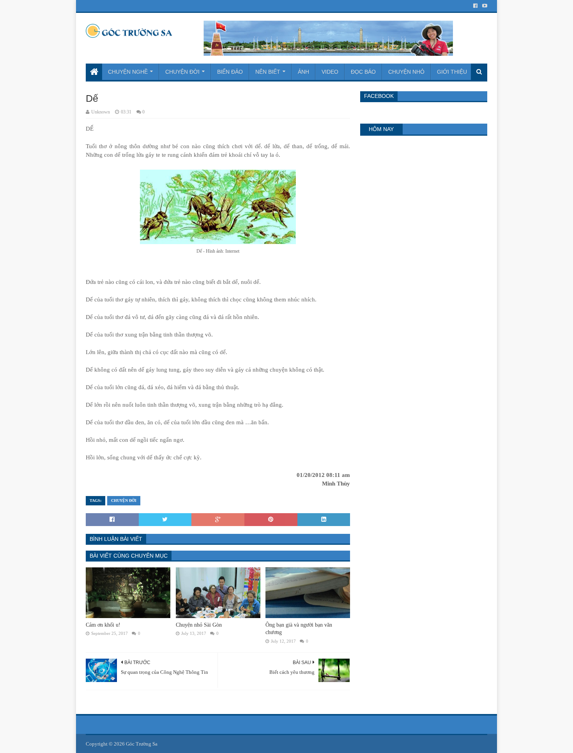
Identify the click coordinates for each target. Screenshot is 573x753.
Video (330, 72)
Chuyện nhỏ (406, 72)
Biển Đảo (230, 72)
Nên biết (267, 72)
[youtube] (484, 6)
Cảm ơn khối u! (103, 625)
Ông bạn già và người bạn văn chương (298, 629)
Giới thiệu (452, 72)
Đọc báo (363, 72)
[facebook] (475, 6)
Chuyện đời (182, 72)
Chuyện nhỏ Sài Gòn (199, 625)
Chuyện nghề (128, 72)
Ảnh (303, 72)
